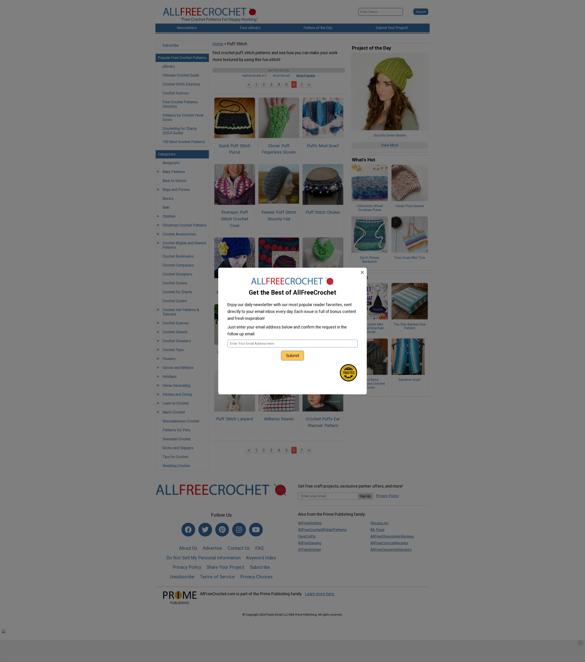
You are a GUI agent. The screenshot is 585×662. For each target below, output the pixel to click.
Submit (292, 355)
